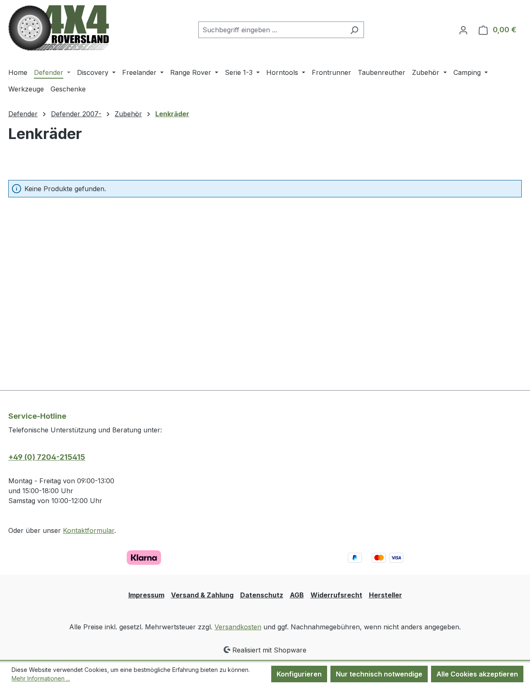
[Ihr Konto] (463, 30)
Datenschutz (261, 595)
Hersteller (385, 595)
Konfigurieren (299, 674)
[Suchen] (354, 30)
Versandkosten (237, 627)
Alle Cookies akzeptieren (477, 674)
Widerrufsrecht (336, 595)
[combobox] (271, 30)
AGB (297, 595)
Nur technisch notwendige (379, 674)
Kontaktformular (88, 530)
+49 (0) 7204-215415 (46, 457)
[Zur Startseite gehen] (58, 28)
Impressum (146, 595)
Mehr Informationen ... (41, 678)
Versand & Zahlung (202, 595)
